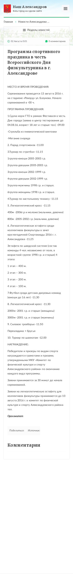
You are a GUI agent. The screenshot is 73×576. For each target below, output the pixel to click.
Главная (8, 22)
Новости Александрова (32, 22)
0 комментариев (57, 41)
